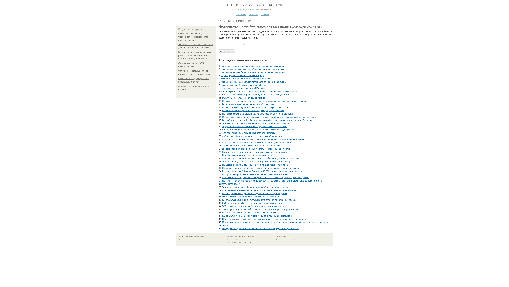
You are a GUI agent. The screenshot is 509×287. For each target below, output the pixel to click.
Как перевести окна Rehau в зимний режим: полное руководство (253, 72)
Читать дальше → (226, 51)
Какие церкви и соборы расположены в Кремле (244, 84)
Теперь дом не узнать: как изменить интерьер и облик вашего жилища (256, 161)
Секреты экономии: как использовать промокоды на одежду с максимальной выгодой (264, 218)
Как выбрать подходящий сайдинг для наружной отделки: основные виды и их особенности (267, 120)
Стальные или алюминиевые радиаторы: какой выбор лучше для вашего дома (261, 158)
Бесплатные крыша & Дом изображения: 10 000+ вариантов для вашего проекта (262, 171)
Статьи (265, 14)
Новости (253, 14)
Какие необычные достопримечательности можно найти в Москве (253, 81)
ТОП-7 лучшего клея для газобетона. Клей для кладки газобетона (254, 206)
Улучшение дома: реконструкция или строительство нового (251, 145)
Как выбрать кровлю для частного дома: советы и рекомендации (252, 65)
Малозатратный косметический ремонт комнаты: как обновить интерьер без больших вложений (269, 116)
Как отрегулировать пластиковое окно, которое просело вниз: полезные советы (260, 91)
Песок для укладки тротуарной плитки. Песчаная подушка (250, 212)
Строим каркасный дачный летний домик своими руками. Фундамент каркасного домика (265, 177)
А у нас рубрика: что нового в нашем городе (242, 75)
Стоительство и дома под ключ (254, 5)
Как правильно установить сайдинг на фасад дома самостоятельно (255, 174)
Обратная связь (281, 236)
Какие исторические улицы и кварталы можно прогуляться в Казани (255, 107)
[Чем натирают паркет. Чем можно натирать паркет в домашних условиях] (276, 44)
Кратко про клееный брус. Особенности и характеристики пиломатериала (193, 37)
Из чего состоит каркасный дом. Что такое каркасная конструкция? (255, 151)
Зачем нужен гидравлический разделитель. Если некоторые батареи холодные (261, 209)
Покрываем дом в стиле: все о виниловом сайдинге (247, 155)
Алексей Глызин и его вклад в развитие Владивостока (248, 132)
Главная (241, 14)
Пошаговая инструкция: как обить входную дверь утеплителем (253, 110)
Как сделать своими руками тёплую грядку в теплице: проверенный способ (259, 199)
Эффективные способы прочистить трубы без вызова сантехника (254, 126)
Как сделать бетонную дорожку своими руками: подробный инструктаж (257, 215)
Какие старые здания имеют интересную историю (245, 78)
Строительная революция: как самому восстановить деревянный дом (256, 142)
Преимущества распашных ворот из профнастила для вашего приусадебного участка (264, 100)
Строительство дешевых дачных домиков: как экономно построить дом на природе (263, 139)
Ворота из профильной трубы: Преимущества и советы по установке (256, 94)
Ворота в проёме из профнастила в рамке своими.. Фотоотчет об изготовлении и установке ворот (195, 55)
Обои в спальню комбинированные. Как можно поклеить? (250, 196)
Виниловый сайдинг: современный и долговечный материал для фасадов (258, 129)
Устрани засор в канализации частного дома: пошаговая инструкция (255, 123)
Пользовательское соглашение (245, 236)
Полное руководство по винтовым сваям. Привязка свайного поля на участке (260, 167)
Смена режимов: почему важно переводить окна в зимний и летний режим (259, 190)
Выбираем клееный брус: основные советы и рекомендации (252, 202)
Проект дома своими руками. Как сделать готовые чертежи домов (254, 193)
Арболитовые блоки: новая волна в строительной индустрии (252, 136)
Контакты (230, 236)
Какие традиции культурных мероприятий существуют (248, 104)
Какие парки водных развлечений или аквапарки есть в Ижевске (252, 69)
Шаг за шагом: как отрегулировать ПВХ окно (243, 88)
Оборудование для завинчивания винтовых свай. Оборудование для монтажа (260, 228)
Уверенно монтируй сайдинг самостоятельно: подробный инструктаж (256, 148)
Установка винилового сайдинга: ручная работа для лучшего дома (255, 187)
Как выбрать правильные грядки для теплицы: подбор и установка (255, 164)
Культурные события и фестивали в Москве (243, 97)
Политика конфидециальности (237, 240)
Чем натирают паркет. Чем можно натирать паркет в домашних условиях (270, 26)
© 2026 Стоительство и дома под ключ (191, 236)
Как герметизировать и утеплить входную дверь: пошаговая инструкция (257, 113)
